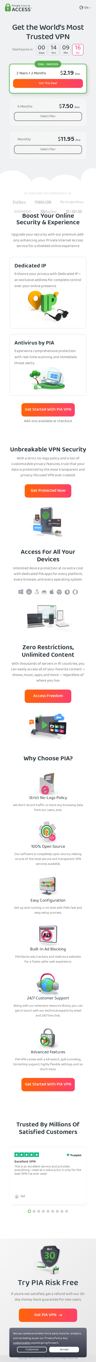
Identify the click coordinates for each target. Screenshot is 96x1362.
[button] (29, 1211)
